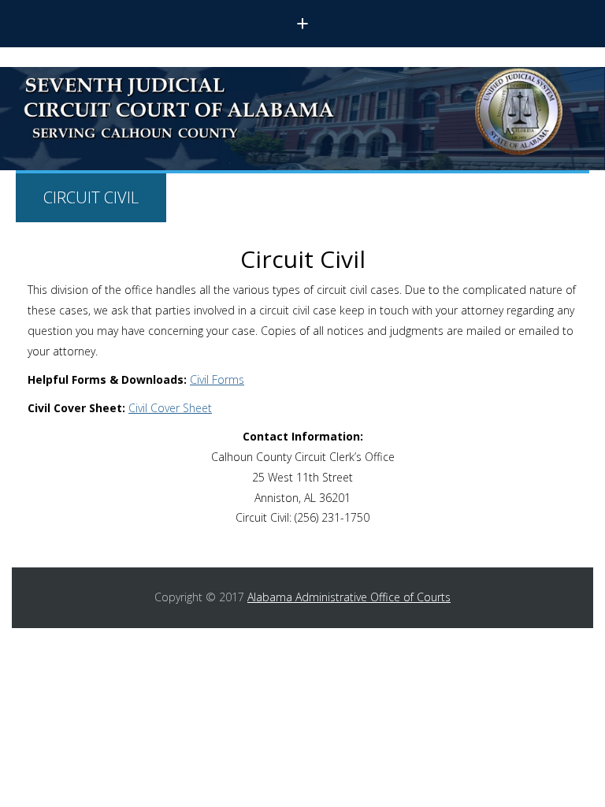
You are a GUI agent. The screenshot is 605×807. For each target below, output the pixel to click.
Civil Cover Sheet (170, 407)
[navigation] (302, 23)
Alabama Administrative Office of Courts (349, 596)
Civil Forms (217, 379)
